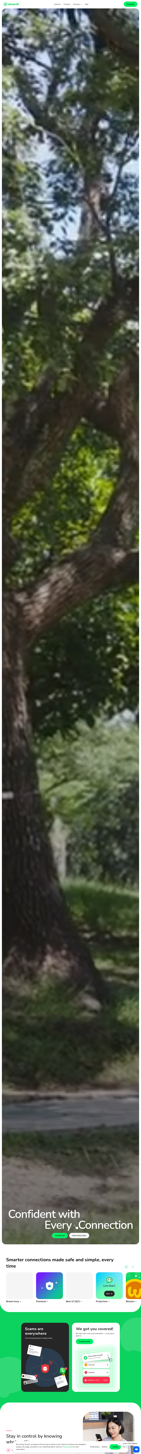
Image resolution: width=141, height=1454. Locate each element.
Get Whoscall (60, 1235)
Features (57, 4)
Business (76, 4)
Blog (86, 4)
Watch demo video (79, 1235)
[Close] (124, 1447)
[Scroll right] (132, 1267)
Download (130, 4)
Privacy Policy (67, 1447)
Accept (115, 1447)
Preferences (94, 1447)
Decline (104, 1447)
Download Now (84, 1341)
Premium (67, 4)
